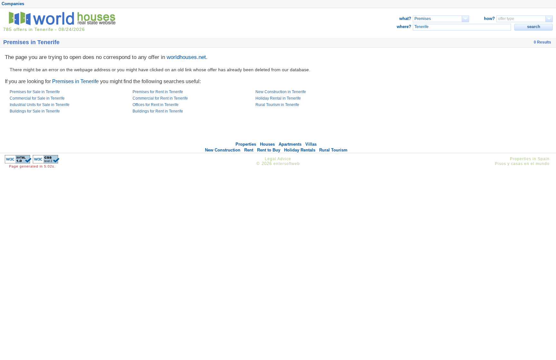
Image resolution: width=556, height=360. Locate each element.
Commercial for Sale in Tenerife (37, 98)
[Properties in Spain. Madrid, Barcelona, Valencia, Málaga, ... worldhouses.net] (63, 23)
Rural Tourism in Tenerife (277, 104)
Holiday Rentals (299, 150)
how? (489, 18)
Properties (246, 144)
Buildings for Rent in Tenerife (158, 111)
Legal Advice (278, 159)
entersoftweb (286, 163)
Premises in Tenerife (75, 81)
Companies (13, 3)
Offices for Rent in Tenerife (156, 104)
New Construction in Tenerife (280, 92)
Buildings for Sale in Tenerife (35, 111)
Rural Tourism (333, 150)
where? (404, 26)
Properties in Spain (530, 159)
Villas (311, 144)
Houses (267, 144)
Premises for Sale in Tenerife (35, 92)
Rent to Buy (268, 150)
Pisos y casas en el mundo (522, 163)
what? (405, 18)
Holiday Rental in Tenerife (278, 98)
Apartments (290, 144)
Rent (248, 150)
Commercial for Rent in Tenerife (160, 98)
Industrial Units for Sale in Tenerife (40, 104)
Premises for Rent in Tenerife (158, 92)
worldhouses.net (186, 57)
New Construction (222, 150)
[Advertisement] (475, 96)
